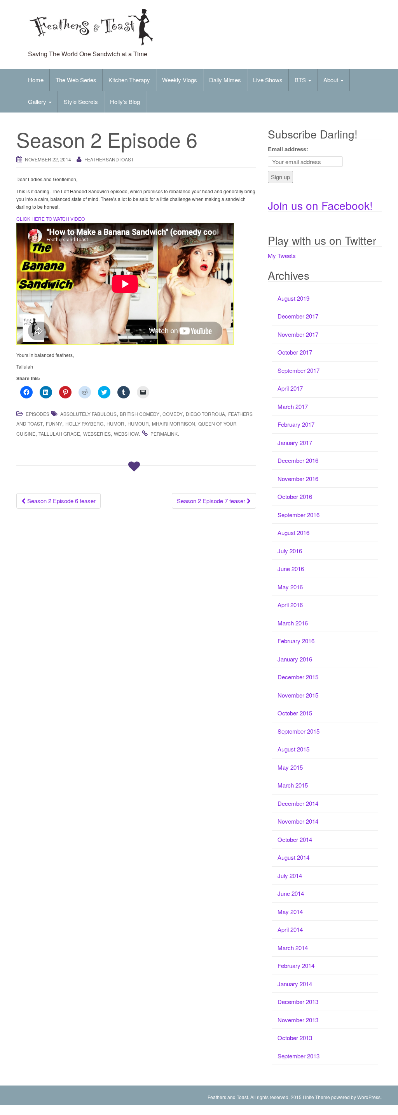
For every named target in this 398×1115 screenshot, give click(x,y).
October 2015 (295, 713)
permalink (164, 433)
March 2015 (293, 785)
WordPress (369, 1097)
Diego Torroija (205, 413)
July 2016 (290, 551)
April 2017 (290, 388)
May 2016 (290, 587)
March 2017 (293, 406)
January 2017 (295, 442)
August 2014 (293, 857)
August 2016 (293, 532)
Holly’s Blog (125, 101)
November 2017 (298, 334)
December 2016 (298, 460)
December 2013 (298, 1001)
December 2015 (298, 677)
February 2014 (296, 965)
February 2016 (296, 641)
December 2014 (298, 803)
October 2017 (295, 352)
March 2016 (293, 623)
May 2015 (290, 767)
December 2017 (298, 316)
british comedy (139, 413)
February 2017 (296, 424)
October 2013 (295, 1038)
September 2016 (298, 515)
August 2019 (293, 298)
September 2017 (298, 370)
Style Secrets (81, 101)
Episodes (37, 413)
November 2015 (298, 695)
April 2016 (290, 605)
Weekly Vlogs (179, 80)
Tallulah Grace (59, 433)
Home (36, 80)
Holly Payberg (84, 423)
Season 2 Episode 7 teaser (212, 501)
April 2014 (290, 929)
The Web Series (76, 80)
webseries (97, 433)
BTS (301, 80)
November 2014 (298, 821)
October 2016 (295, 496)
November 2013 (298, 1020)
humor (115, 423)
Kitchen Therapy (129, 80)
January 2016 (295, 659)
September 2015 (298, 731)
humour (138, 423)
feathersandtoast (109, 159)
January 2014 (295, 984)
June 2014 (291, 893)
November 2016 (298, 478)
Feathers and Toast (228, 1097)
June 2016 (291, 568)
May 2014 (290, 911)
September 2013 (298, 1056)
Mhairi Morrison (173, 423)
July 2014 (290, 875)
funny (54, 423)
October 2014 (295, 839)
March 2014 (293, 948)
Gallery (38, 101)
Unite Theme (316, 1097)
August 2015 (293, 749)
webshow (126, 433)
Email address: (288, 149)
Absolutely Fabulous (88, 413)
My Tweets (282, 255)
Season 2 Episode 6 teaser (61, 501)
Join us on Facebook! (320, 205)
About (331, 80)
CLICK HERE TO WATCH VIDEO (50, 218)
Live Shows (268, 80)
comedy (172, 413)
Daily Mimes (225, 80)
